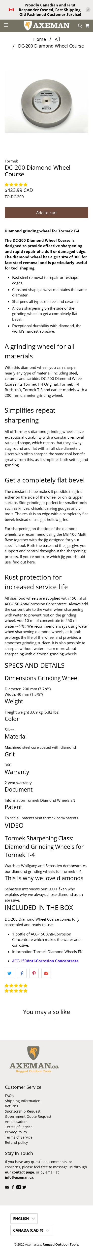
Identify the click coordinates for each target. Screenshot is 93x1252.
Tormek (11, 161)
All (57, 39)
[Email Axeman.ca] (7, 1188)
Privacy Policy (16, 1132)
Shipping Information (22, 1100)
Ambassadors (16, 1121)
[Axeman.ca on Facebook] (13, 1188)
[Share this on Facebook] (22, 973)
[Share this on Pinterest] (34, 973)
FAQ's (9, 1095)
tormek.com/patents (60, 817)
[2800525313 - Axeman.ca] (46, 101)
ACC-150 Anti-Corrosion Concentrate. (36, 603)
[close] (88, 9)
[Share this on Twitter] (9, 973)
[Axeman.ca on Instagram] (18, 1188)
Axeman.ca (33, 1244)
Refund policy (16, 1142)
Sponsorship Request (22, 1111)
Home (39, 39)
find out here (24, 561)
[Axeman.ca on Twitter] (24, 1188)
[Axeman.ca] (46, 26)
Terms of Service (18, 1126)
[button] (16, 184)
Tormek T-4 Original (41, 384)
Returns (11, 1106)
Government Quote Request (28, 1116)
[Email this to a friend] (46, 973)
